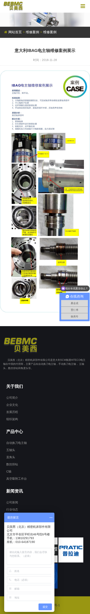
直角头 (10, 457)
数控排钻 (12, 464)
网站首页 (15, 32)
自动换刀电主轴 (16, 443)
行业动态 (12, 509)
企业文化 (12, 404)
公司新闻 (12, 502)
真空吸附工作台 (16, 478)
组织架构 (12, 419)
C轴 (8, 471)
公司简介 (12, 397)
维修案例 (32, 32)
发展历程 (12, 412)
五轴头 (10, 450)
